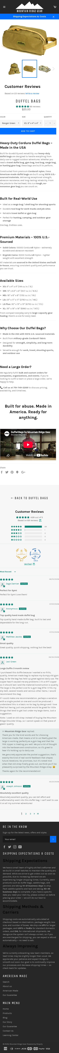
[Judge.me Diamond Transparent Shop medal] (35, 553)
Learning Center (10, 1035)
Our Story (7, 1022)
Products (7, 1013)
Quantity (48, 117)
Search (6, 982)
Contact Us (8, 1030)
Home (6, 1008)
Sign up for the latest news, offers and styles (25, 832)
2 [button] (26, 813)
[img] (6, 579)
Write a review (32, 93)
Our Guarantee (10, 995)
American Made (10, 990)
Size (24, 117)
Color (2, 117)
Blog (5, 1017)
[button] (23, 106)
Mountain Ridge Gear (18, 1044)
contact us (43, 894)
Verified (28, 564)
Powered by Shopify (35, 1044)
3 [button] (30, 813)
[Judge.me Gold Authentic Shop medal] (21, 553)
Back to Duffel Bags (31, 498)
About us (7, 986)
